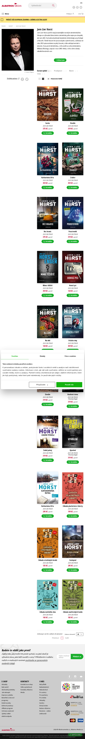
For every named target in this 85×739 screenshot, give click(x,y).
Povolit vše (69, 385)
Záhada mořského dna (48, 612)
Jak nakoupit (6, 692)
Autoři (11, 26)
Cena (39, 74)
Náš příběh (42, 684)
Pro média (42, 698)
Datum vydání (42, 71)
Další (67, 638)
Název (71, 71)
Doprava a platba (7, 695)
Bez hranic (47, 231)
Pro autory (42, 692)
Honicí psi (72, 285)
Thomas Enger (72, 399)
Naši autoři (5, 687)
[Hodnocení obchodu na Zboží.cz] (75, 696)
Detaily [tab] (42, 356)
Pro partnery (43, 695)
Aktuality (4, 684)
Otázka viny (72, 340)
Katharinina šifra (47, 178)
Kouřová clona (73, 394)
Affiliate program (7, 708)
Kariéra (41, 703)
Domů (4, 26)
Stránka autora (12, 78)
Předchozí (55, 638)
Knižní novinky (6, 703)
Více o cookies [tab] (70, 356)
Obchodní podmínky (8, 690)
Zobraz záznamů (70, 634)
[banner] (12, 4)
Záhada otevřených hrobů (47, 560)
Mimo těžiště (47, 285)
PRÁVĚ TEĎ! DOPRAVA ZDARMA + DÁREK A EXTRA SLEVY (26, 19)
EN (81, 3)
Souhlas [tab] (15, 356)
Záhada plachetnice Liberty (73, 506)
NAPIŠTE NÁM (76, 735)
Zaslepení (72, 560)
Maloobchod (43, 690)
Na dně (47, 340)
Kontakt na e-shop (27, 684)
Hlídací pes (61, 60)
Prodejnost (58, 71)
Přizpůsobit (40, 385)
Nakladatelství (44, 687)
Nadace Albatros (44, 708)
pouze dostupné (56, 79)
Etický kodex (43, 706)
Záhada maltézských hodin (72, 612)
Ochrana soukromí (8, 711)
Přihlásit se (77, 656)
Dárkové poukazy (7, 706)
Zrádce (72, 178)
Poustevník (73, 231)
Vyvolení (73, 450)
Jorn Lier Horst (48, 126)
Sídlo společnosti (26, 687)
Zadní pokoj (47, 450)
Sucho (47, 123)
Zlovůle (72, 123)
